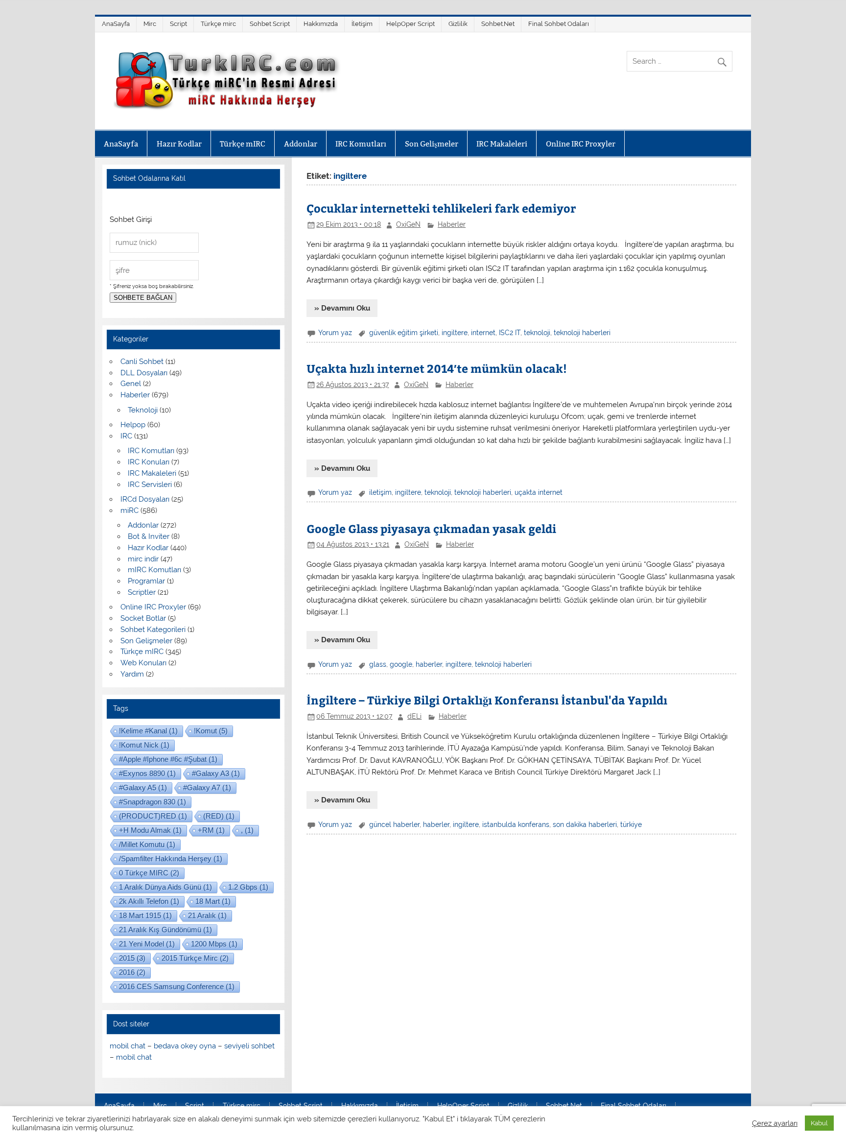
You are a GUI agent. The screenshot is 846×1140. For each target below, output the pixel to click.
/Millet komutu (147, 844)
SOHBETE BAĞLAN (143, 297)
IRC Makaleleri (501, 143)
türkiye (631, 824)
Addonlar (300, 143)
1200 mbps (214, 944)
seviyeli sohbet (249, 1046)
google (401, 664)
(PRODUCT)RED (153, 816)
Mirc (149, 23)
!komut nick (144, 745)
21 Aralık (207, 915)
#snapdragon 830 (152, 802)
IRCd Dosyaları (144, 499)
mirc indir (143, 559)
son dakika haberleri (585, 824)
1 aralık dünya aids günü (165, 887)
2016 (132, 972)
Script (178, 23)
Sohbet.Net (498, 23)
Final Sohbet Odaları (558, 23)
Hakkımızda (321, 23)
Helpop (132, 424)
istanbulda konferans (515, 824)
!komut (211, 731)
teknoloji (537, 333)
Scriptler (142, 592)
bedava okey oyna (185, 1046)
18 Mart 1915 (145, 915)
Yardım (132, 674)
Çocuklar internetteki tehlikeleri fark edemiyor (441, 208)
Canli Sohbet (142, 361)
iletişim (380, 492)
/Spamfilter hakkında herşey (170, 858)
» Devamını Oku (342, 308)
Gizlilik (458, 23)
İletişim (362, 23)
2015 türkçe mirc (195, 958)
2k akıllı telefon (149, 901)
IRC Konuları (148, 462)
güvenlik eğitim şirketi (403, 333)
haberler (429, 664)
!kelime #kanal (148, 731)
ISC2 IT (509, 333)
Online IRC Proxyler (580, 143)
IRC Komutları (360, 143)
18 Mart (213, 901)
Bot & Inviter (148, 536)
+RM (211, 830)
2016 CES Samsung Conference (177, 986)
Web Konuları (143, 662)
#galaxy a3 (216, 773)
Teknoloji (143, 410)
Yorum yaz (335, 333)
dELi (414, 716)
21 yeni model (147, 944)
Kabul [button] (819, 1123)
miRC (129, 510)
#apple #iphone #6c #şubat (168, 759)
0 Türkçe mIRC (149, 873)
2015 (132, 958)
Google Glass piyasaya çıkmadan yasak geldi (431, 528)
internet (483, 333)
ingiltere (455, 333)
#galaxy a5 (143, 787)
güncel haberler (394, 824)
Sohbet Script (270, 23)
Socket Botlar (143, 618)
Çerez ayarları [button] (775, 1123)
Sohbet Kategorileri (153, 629)
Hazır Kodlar (179, 143)
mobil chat (127, 1046)
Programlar (146, 581)
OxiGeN (408, 224)
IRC (126, 436)
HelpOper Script (410, 23)
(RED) (219, 816)
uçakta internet (539, 492)
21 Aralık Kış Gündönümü (165, 929)
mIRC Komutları (154, 569)
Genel (130, 383)
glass (377, 664)
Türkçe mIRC (242, 143)
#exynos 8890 (147, 773)
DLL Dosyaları (143, 372)
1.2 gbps (248, 887)
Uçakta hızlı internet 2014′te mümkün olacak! (436, 368)
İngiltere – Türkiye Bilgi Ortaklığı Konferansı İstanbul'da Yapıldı (486, 699)
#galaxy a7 (207, 787)
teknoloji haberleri (582, 333)
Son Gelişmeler (431, 143)
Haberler (452, 224)
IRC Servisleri (150, 484)
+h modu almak (150, 830)
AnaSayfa (116, 23)
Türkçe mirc (218, 23)
